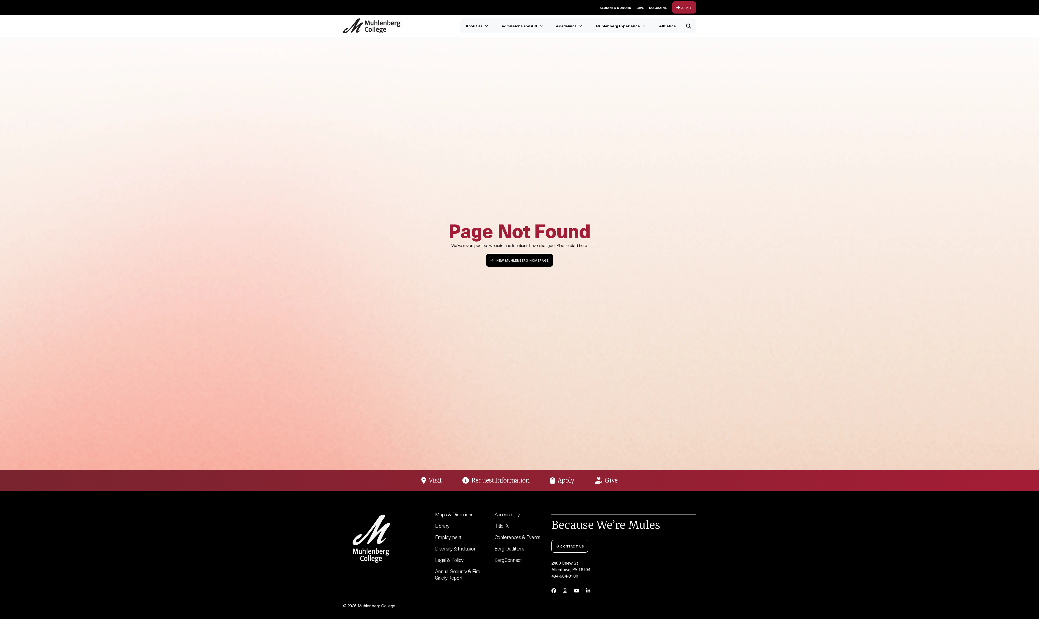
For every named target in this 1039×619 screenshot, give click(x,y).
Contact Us (572, 546)
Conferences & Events (517, 537)
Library (442, 525)
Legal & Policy (449, 559)
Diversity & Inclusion (455, 548)
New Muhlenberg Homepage (523, 260)
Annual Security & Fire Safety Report (457, 574)
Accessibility (507, 514)
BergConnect (508, 559)
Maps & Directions (454, 514)
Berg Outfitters (509, 548)
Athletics (667, 26)
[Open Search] (688, 25)
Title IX (502, 525)
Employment (448, 537)
